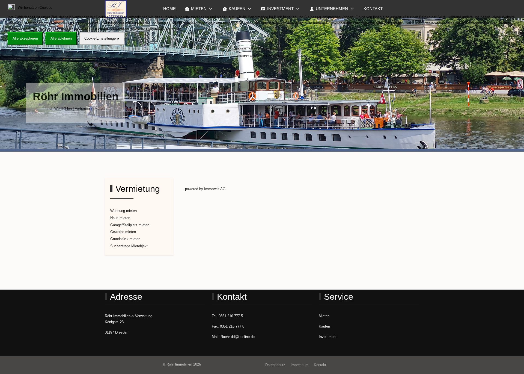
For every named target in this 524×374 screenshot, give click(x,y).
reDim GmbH (280, 55)
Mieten (324, 316)
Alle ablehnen (61, 38)
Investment (328, 337)
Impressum (281, 49)
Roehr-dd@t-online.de (238, 337)
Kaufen (324, 326)
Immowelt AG (214, 189)
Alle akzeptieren (25, 38)
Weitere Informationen (251, 49)
